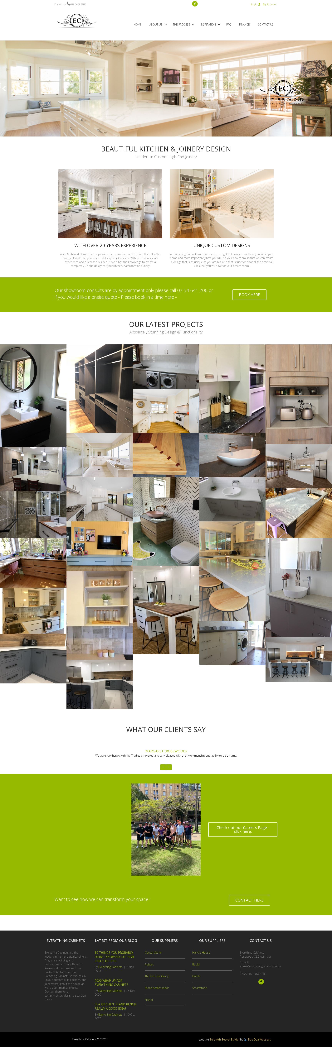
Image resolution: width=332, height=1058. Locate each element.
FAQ (228, 24)
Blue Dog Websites (259, 1050)
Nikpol (149, 1010)
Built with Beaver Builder (224, 1050)
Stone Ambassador (157, 999)
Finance (244, 24)
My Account (269, 4)
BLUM (196, 975)
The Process (181, 24)
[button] (165, 24)
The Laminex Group (157, 987)
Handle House (201, 963)
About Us (155, 24)
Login (254, 4)
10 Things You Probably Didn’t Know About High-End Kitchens (115, 968)
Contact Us (266, 24)
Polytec (149, 975)
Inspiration (208, 24)
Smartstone (199, 999)
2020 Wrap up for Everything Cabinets (111, 993)
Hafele (196, 987)
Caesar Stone (153, 963)
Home (138, 24)
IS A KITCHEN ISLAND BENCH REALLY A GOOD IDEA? (115, 1017)
